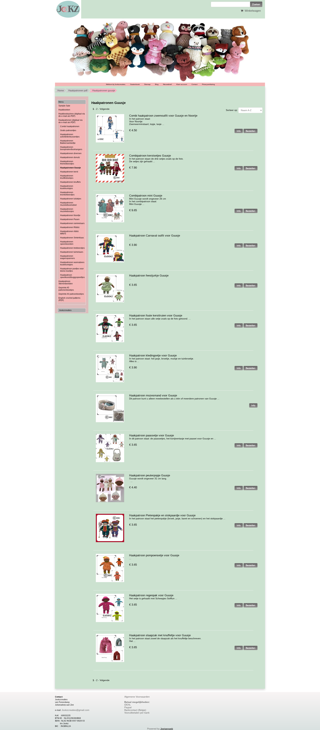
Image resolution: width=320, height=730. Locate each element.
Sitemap (147, 84)
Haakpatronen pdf (77, 90)
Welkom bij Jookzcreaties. (116, 84)
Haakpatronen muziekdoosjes (67, 210)
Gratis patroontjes (68, 130)
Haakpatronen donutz (70, 157)
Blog (156, 84)
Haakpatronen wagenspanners (67, 257)
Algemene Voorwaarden (137, 696)
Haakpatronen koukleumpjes (66, 187)
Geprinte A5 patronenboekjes (66, 288)
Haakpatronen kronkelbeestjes (67, 193)
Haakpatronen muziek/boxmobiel (68, 204)
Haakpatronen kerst (69, 172)
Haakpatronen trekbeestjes (72, 248)
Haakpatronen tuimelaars (71, 252)
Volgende (105, 109)
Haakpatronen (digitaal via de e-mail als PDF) (70, 121)
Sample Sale (64, 106)
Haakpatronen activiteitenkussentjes (70, 135)
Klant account (181, 84)
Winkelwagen (252, 10)
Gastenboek (135, 84)
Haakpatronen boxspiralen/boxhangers (71, 148)
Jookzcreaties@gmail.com (75, 710)
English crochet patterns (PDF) (69, 299)
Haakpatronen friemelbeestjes (67, 162)
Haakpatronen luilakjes (70, 199)
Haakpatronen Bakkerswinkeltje (68, 142)
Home (61, 90)
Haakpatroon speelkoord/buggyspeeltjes (72, 276)
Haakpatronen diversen (71, 153)
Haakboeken (64, 110)
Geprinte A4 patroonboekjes (71, 294)
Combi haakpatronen (69, 126)
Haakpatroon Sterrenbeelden (65, 282)
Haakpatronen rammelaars (72, 223)
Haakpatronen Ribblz (70, 227)
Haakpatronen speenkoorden (66, 243)
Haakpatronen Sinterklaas (72, 238)
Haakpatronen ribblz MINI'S (69, 232)
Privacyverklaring (208, 84)
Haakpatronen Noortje (70, 215)
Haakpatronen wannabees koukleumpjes (72, 263)
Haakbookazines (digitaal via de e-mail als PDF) (71, 115)
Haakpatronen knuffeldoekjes (66, 177)
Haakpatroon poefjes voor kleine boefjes (72, 269)
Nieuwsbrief (167, 84)
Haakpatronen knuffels (70, 182)
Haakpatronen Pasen (70, 219)
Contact (195, 84)
